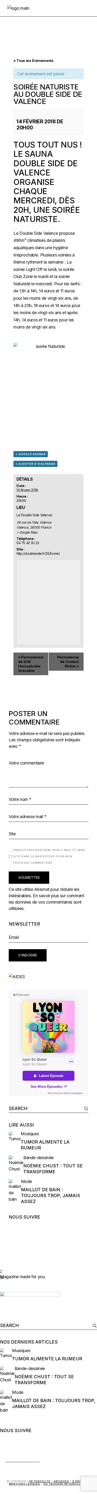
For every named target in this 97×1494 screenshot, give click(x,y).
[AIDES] (48, 976)
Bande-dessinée (38, 1157)
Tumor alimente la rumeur (47, 1359)
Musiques (30, 1133)
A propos (80, 1481)
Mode (26, 1181)
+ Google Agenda (31, 454)
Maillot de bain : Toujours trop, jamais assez (50, 1195)
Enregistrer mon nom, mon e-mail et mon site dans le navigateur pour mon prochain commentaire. (49, 856)
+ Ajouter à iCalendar (35, 463)
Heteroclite (39, 1481)
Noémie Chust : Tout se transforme (53, 1168)
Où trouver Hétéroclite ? (65, 1483)
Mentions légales (24, 1483)
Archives (61, 1481)
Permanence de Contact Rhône (68, 661)
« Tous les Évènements (33, 60)
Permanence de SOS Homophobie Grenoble (30, 664)
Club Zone (23, 276)
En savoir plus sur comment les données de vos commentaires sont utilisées (46, 902)
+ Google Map (26, 532)
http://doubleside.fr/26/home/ (38, 553)
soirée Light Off (27, 269)
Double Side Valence (38, 233)
